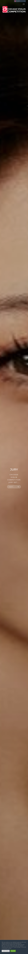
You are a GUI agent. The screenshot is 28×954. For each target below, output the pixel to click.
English (18, 1)
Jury (14, 469)
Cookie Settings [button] (6, 950)
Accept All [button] (13, 950)
